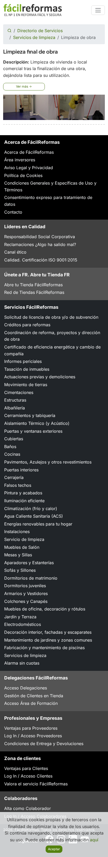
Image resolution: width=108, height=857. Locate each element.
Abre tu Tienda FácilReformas (33, 284)
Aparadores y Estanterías (29, 562)
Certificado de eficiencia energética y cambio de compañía (52, 350)
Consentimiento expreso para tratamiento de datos (48, 201)
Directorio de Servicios (40, 30)
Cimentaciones (18, 392)
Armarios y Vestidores (26, 593)
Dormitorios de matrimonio (30, 578)
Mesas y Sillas (18, 554)
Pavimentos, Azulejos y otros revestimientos (47, 462)
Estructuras (15, 400)
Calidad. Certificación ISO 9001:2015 (40, 259)
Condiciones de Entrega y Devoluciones (43, 743)
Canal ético (15, 252)
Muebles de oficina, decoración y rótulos (44, 609)
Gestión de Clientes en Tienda (33, 695)
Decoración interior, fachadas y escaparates (47, 632)
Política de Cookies (23, 175)
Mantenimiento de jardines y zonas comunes (48, 640)
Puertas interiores (21, 469)
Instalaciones (17, 531)
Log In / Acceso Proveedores (33, 735)
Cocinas (12, 454)
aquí (94, 839)
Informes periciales (23, 361)
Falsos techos (17, 485)
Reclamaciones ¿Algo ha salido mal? (40, 244)
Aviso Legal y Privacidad (28, 167)
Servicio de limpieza (24, 539)
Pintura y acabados (23, 492)
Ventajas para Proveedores (30, 728)
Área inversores (19, 159)
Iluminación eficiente (24, 500)
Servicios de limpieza (34, 37)
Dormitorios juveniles (25, 585)
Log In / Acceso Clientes (28, 776)
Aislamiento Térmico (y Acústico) (36, 423)
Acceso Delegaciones (25, 687)
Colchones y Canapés (25, 601)
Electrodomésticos (22, 624)
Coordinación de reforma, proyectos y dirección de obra (52, 336)
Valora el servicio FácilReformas (36, 783)
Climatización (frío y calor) (30, 508)
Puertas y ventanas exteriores (33, 431)
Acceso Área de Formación (31, 703)
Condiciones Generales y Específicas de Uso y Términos (50, 186)
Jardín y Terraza (20, 616)
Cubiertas (13, 438)
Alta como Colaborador (27, 808)
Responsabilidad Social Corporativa (39, 236)
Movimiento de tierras (25, 384)
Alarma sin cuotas (21, 663)
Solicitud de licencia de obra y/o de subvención (51, 317)
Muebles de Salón (21, 547)
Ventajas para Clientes (26, 768)
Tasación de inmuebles (26, 369)
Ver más (22, 86)
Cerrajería (14, 477)
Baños (10, 446)
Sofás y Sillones (20, 570)
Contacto (13, 212)
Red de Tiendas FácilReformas (34, 292)
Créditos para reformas (27, 324)
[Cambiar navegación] (98, 10)
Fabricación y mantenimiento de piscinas (44, 647)
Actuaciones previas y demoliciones (39, 376)
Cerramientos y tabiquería (29, 415)
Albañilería (14, 407)
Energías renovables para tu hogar (38, 524)
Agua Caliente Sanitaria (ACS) (33, 516)
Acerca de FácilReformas (29, 152)
